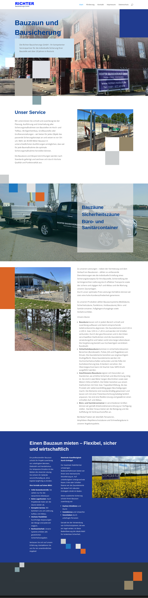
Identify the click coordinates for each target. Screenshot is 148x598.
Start (81, 5)
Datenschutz (124, 5)
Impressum (111, 5)
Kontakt (100, 5)
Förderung (90, 5)
